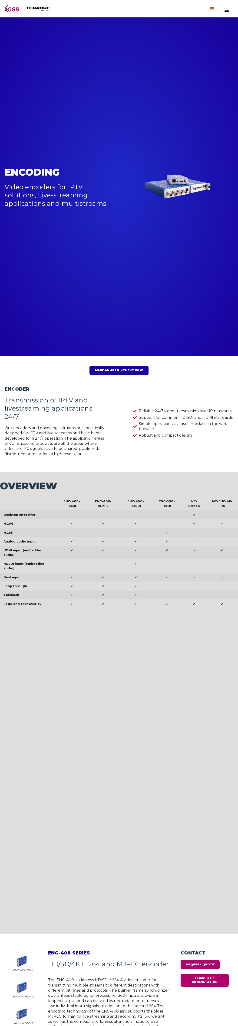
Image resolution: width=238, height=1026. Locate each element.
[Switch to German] (212, 9)
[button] (227, 10)
